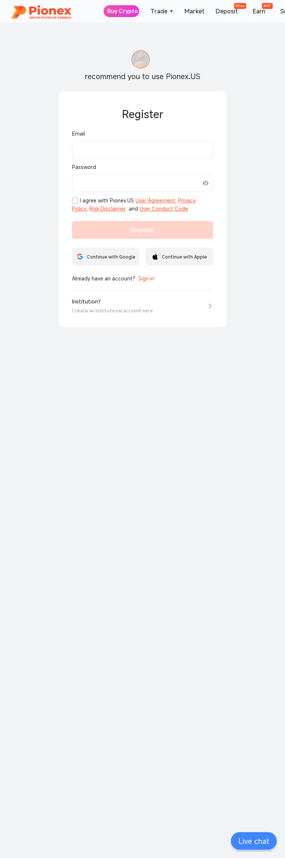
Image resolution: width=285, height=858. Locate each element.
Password (84, 167)
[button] (254, 841)
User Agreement (155, 200)
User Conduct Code (164, 208)
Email (78, 133)
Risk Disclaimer (107, 208)
